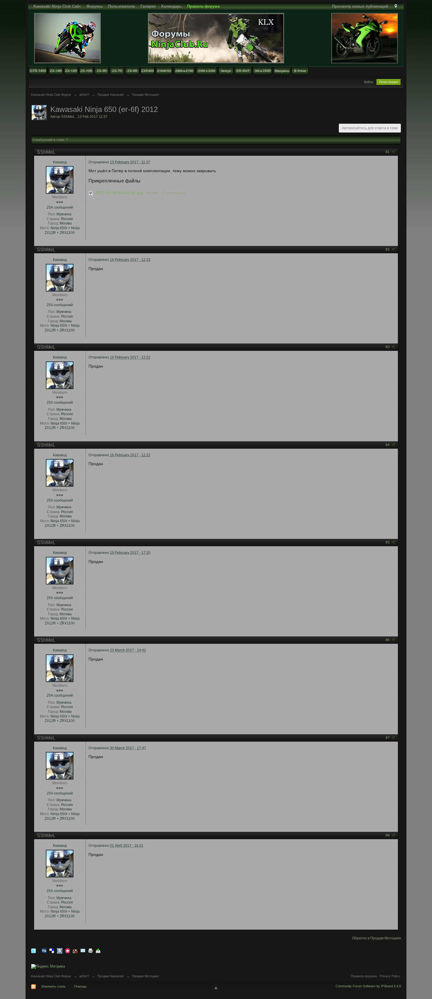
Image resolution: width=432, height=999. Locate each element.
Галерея (148, 6)
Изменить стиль (53, 986)
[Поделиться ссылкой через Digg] (44, 950)
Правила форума (364, 976)
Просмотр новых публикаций (360, 6)
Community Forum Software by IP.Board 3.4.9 (368, 986)
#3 (388, 347)
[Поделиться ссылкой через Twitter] (33, 950)
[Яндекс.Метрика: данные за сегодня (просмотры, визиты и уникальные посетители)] (48, 966)
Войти (368, 82)
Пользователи (121, 6)
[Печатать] (90, 950)
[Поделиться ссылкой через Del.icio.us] (51, 950)
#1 (388, 152)
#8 (388, 835)
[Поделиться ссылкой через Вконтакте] (59, 950)
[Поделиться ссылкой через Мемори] (67, 950)
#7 (388, 738)
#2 (388, 249)
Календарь (171, 6)
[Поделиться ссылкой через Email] (83, 950)
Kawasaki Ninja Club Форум (51, 976)
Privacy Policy (390, 976)
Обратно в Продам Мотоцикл (376, 938)
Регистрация (388, 82)
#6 (388, 640)
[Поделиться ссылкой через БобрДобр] (75, 950)
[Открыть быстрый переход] (395, 6)
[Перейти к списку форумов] (216, 38)
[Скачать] (98, 950)
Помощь (80, 986)
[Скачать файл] (90, 192)
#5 (388, 542)
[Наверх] (216, 987)
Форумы (94, 6)
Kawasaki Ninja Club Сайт (57, 6)
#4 (388, 445)
